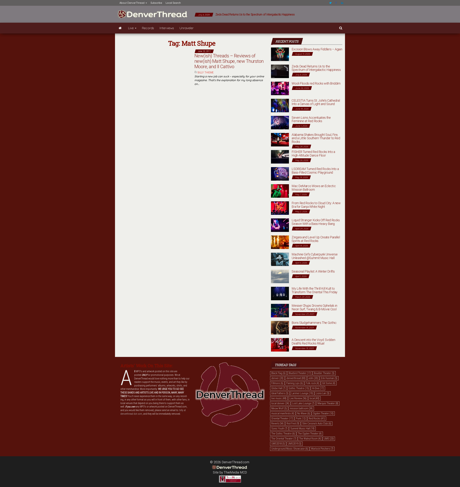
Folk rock (312, 383)
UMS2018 (278, 443)
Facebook (336, 3)
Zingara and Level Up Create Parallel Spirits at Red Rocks (316, 239)
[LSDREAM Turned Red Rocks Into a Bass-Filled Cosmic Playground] (280, 173)
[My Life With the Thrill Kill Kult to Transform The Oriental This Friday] (280, 293)
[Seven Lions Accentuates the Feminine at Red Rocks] (280, 122)
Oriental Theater (282, 418)
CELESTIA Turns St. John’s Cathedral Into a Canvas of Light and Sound (316, 102)
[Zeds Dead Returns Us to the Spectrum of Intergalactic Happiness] (280, 71)
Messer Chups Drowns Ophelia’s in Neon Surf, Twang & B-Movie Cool (314, 307)
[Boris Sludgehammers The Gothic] (280, 327)
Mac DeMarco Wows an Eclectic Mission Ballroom (314, 187)
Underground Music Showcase (289, 448)
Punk (301, 418)
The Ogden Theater (310, 433)
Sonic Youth (279, 428)
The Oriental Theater (283, 438)
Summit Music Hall (302, 428)
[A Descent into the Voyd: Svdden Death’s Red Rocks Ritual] (280, 344)
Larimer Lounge (302, 393)
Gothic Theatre (299, 388)
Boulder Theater (324, 373)
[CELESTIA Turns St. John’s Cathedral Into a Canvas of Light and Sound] (280, 105)
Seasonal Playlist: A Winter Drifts (313, 271)
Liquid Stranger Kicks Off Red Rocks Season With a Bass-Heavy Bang (316, 222)
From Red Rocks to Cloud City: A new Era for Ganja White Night (316, 205)
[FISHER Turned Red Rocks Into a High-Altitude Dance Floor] (280, 156)
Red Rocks (317, 418)
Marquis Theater (328, 403)
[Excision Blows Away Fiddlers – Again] (280, 54)
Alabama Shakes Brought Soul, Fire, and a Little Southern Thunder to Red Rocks (316, 138)
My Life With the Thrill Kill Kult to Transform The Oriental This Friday (314, 290)
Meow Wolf (279, 408)
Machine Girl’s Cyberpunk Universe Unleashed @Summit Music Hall (314, 256)
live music (278, 398)
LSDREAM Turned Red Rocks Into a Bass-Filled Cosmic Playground (315, 170)
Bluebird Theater (300, 373)
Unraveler (186, 28)
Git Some (328, 383)
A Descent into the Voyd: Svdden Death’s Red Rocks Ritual (313, 341)
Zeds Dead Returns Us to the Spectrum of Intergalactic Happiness (255, 14)
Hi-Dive (318, 388)
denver (277, 378)
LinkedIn (342, 3)
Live (131, 28)
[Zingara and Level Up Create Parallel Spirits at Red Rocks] (280, 242)
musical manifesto (282, 413)
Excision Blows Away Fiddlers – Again (317, 49)
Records (148, 28)
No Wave (303, 413)
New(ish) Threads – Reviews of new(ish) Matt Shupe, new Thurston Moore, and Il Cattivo (229, 61)
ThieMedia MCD (235, 472)
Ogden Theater (323, 413)
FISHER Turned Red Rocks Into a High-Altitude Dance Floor (313, 153)
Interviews (166, 28)
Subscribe (156, 2)
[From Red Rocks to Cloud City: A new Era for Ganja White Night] (280, 207)
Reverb (277, 423)
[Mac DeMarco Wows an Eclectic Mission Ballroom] (280, 190)
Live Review (298, 398)
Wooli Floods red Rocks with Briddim (316, 83)
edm (313, 378)
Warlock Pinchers (322, 448)
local (314, 398)
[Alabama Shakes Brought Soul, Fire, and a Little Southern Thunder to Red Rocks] (280, 139)
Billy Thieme (206, 72)
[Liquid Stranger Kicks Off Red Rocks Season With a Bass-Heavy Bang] (280, 224)
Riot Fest (293, 423)
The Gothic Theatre (283, 433)
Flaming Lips (294, 383)
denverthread (295, 378)
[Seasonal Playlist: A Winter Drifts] (280, 276)
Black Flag (278, 373)
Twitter (331, 3)
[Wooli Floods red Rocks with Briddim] (280, 88)
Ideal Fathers (279, 393)
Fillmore (277, 383)
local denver (280, 403)
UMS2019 (294, 443)
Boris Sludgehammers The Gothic (314, 323)
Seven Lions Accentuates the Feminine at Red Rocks (311, 119)
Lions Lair (322, 393)
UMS (329, 438)
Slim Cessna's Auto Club (316, 423)
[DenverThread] (120, 28)
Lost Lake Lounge (303, 403)
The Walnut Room (310, 438)
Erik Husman (329, 378)
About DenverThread (132, 2)
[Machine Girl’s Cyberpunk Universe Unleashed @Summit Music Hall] (280, 259)
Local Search (173, 2)
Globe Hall (278, 388)
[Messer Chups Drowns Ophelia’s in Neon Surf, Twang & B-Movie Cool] (280, 310)
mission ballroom (301, 408)
